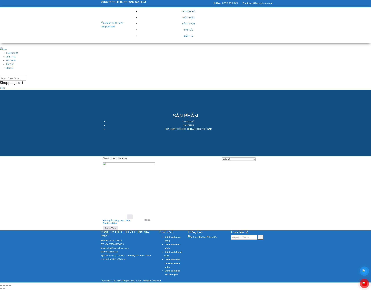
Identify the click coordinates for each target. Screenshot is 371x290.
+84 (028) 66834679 (114, 244)
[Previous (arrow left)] (1, 288)
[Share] (4, 285)
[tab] (259, 159)
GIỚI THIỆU (188, 17)
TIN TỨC (188, 29)
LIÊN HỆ (188, 35)
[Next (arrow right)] (4, 288)
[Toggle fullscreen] (7, 285)
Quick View (110, 228)
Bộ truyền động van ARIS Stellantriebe (116, 222)
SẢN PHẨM (188, 23)
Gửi (260, 237)
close (2, 87)
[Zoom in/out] (10, 285)
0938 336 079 (230, 3)
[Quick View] (130, 216)
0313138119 (112, 251)
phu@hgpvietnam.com (260, 3)
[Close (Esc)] (1, 285)
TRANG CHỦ (188, 11)
